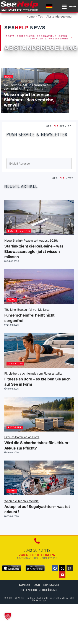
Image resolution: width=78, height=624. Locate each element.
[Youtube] (62, 574)
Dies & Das (15, 363)
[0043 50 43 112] (36, 541)
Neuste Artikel (21, 186)
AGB (37, 585)
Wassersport (59, 38)
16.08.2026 (12, 452)
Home (30, 16)
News (8, 77)
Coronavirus (47, 36)
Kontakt (25, 585)
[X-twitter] (62, 568)
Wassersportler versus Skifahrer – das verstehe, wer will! (29, 95)
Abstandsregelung (59, 16)
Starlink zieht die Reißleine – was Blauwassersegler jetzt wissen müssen (33, 249)
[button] (8, 616)
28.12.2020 (12, 109)
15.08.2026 (12, 516)
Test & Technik (19, 230)
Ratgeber (15, 427)
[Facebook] (55, 568)
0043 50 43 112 (36, 550)
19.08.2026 (12, 388)
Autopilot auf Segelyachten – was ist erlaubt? (37, 507)
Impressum (50, 585)
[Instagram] (70, 568)
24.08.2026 (12, 261)
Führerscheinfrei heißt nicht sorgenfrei (29, 315)
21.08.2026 (12, 324)
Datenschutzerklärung (39, 590)
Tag (40, 16)
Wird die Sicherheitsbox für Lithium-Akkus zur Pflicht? (37, 443)
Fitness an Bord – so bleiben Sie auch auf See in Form (37, 379)
